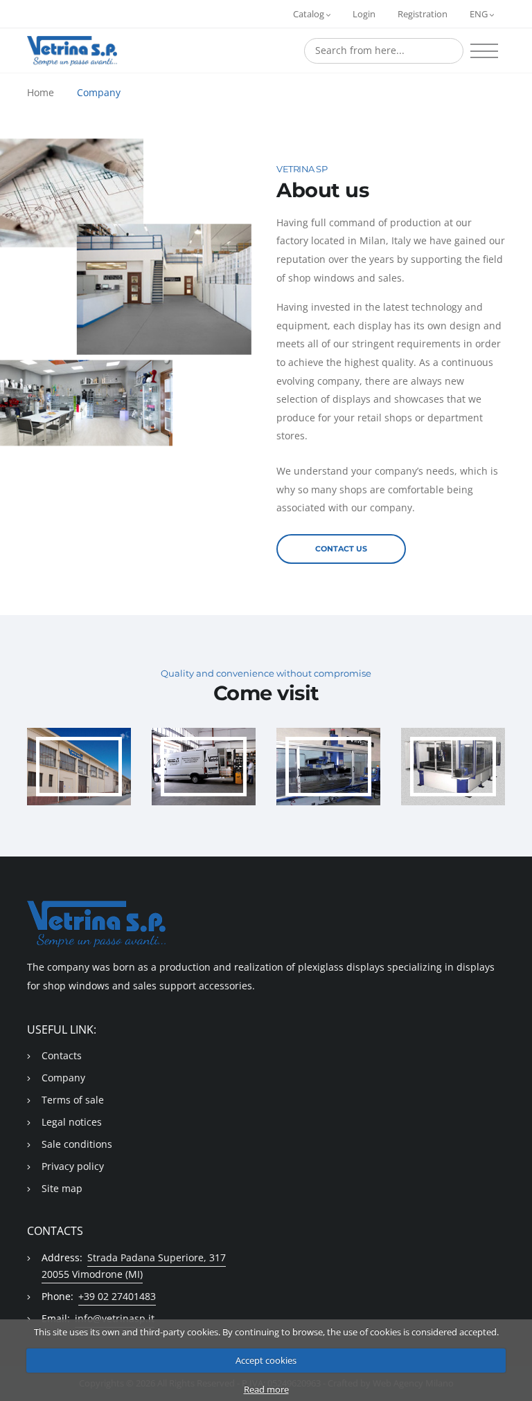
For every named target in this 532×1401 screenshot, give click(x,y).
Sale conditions (77, 1144)
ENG (480, 14)
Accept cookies (266, 1360)
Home (40, 92)
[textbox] (383, 50)
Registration (422, 14)
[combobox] (383, 51)
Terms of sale (73, 1099)
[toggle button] (484, 51)
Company (99, 92)
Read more (266, 1389)
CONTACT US (341, 548)
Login (364, 14)
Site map (62, 1188)
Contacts (62, 1055)
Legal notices (72, 1121)
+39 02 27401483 (117, 1296)
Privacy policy (73, 1166)
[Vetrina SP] (72, 51)
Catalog (309, 14)
